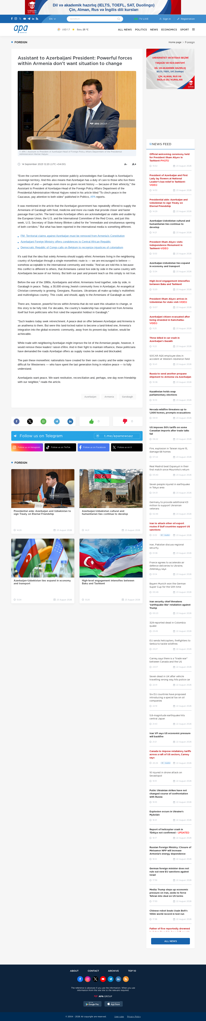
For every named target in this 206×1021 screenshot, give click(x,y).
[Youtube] (24, 18)
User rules (119, 1016)
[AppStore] (113, 1004)
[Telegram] (29, 18)
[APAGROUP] (103, 996)
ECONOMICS (169, 29)
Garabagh (127, 396)
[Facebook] (12, 18)
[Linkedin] (33, 18)
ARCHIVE (113, 970)
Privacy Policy (134, 1016)
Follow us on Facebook (94, 447)
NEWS (154, 29)
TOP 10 (132, 970)
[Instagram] (15, 18)
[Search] (118, 19)
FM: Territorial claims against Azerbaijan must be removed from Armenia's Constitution (73, 235)
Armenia (109, 396)
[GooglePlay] (92, 1004)
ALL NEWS (125, 29)
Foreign (190, 42)
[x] (95, 979)
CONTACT (93, 970)
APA (92, 196)
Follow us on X (124, 447)
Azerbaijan (90, 396)
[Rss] (37, 18)
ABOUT (74, 970)
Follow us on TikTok (60, 447)
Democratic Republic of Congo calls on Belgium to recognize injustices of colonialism (72, 247)
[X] (20, 18)
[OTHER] (192, 29)
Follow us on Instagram (29, 447)
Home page (175, 42)
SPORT (184, 29)
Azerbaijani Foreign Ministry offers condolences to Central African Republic (66, 241)
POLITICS (141, 29)
